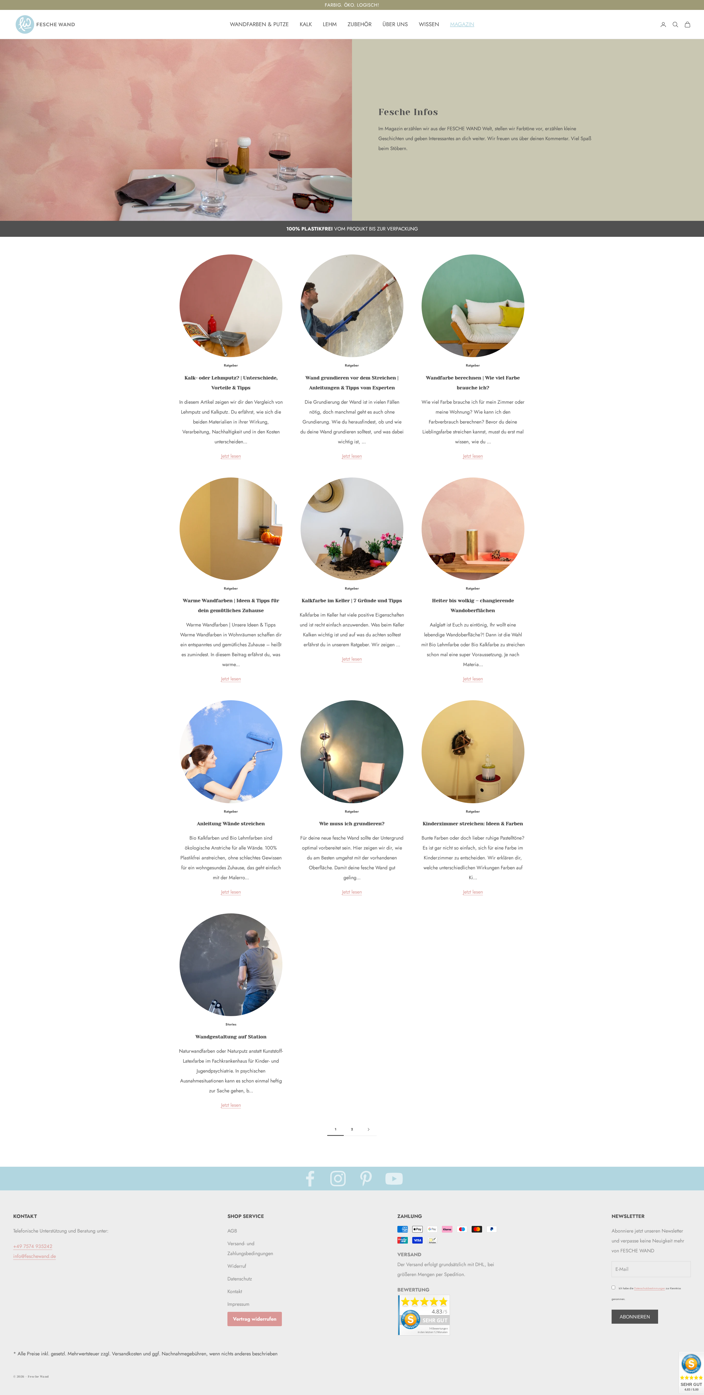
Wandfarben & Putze (259, 24)
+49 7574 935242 (32, 1246)
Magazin (462, 24)
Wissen (429, 24)
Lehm (330, 24)
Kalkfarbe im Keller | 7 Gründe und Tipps (352, 600)
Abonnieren (635, 1317)
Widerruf (236, 1266)
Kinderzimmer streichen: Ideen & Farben (473, 823)
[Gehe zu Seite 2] (368, 1129)
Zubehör (360, 24)
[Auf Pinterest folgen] (366, 1178)
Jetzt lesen (231, 456)
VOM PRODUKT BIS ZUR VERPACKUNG (352, 228)
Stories (231, 1024)
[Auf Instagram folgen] (338, 1178)
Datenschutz (239, 1278)
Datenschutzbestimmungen (649, 1288)
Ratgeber (231, 365)
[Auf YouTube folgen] (394, 1178)
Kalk (306, 24)
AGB (232, 1230)
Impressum (238, 1304)
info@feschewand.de (34, 1256)
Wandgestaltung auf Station (231, 1037)
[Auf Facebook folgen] (310, 1178)
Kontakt (234, 1291)
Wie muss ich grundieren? (351, 823)
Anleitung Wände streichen (231, 823)
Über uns (395, 24)
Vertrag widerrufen (254, 1319)
